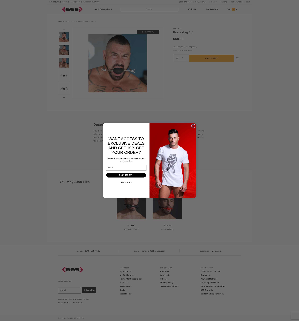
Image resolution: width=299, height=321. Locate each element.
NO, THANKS (126, 182)
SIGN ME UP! (126, 175)
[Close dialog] (193, 126)
